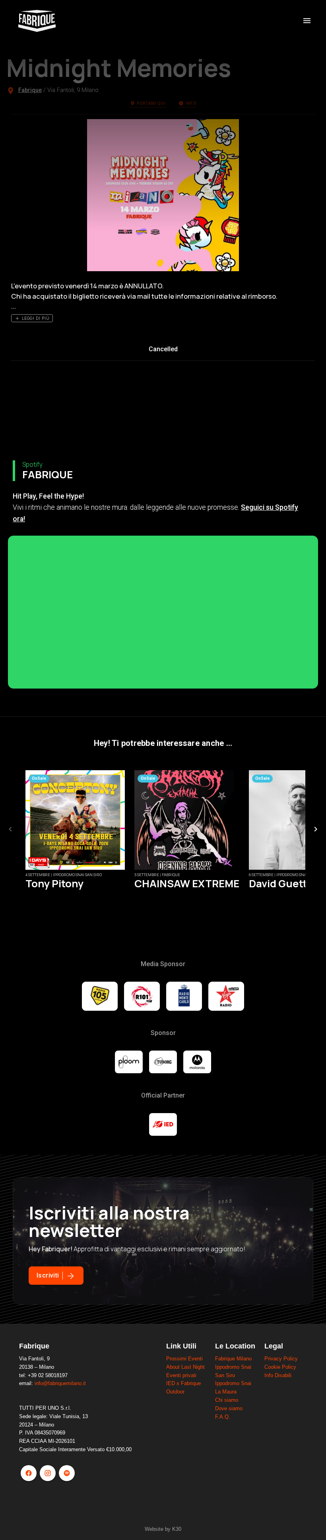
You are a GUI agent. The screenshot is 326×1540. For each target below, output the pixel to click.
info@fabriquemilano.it (60, 1383)
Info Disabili (277, 1375)
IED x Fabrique (183, 1383)
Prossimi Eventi (184, 1359)
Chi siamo (226, 1400)
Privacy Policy (281, 1359)
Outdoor (175, 1392)
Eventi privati (181, 1375)
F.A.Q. (222, 1417)
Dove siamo (229, 1408)
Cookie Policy (280, 1367)
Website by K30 (163, 1529)
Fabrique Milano (233, 1359)
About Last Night (185, 1367)
